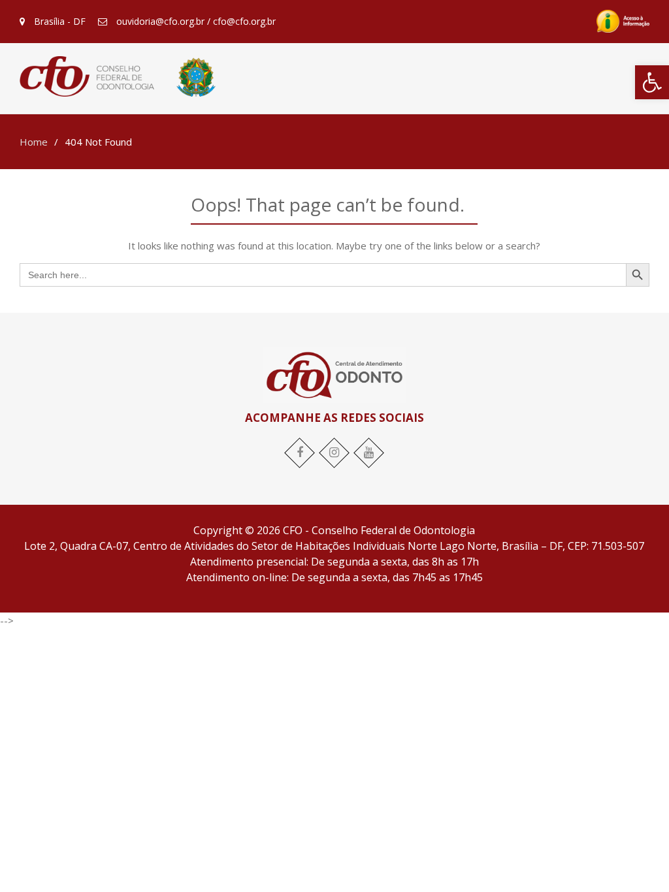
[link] (652, 82)
